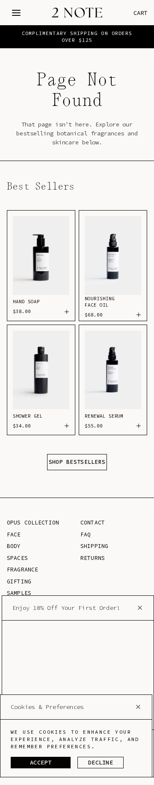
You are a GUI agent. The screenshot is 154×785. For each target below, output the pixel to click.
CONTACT (92, 522)
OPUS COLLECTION (33, 522)
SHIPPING (94, 546)
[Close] (139, 607)
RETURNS (92, 558)
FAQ (85, 534)
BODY (14, 546)
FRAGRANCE (22, 569)
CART (140, 13)
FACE (14, 534)
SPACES (17, 558)
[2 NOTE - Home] (77, 12)
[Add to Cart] (64, 312)
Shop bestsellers (77, 462)
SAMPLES (19, 593)
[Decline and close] (138, 706)
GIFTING (19, 581)
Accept (40, 762)
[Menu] (16, 12)
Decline (100, 762)
